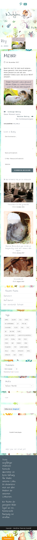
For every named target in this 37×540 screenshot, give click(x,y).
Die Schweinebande (9, 324)
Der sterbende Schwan (13, 304)
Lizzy (6, 339)
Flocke (16, 327)
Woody (20, 355)
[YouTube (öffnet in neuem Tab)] (25, 4)
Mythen (6, 343)
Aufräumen (8, 300)
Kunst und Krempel (10, 335)
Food (22, 327)
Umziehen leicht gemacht (18, 204)
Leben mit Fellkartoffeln (24, 335)
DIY (17, 324)
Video (14, 355)
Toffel (28, 351)
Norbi (26, 343)
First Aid (24, 324)
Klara (19, 331)
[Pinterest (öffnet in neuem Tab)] (21, 4)
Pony (15, 347)
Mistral (13, 339)
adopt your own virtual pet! (16, 449)
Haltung (12, 331)
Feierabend (18, 279)
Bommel (6, 320)
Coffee (26, 320)
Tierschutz (20, 351)
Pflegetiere (8, 347)
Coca (20, 320)
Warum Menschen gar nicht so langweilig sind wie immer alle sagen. (18, 248)
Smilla (18, 123)
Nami (12, 343)
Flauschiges (8, 327)
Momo (19, 339)
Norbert (19, 343)
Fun (14, 123)
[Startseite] (1, 46)
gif (5, 331)
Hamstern (8, 296)
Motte (25, 339)
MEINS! (6, 46)
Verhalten (7, 355)
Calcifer (14, 320)
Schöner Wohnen (24, 347)
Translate (16, 371)
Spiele (13, 351)
